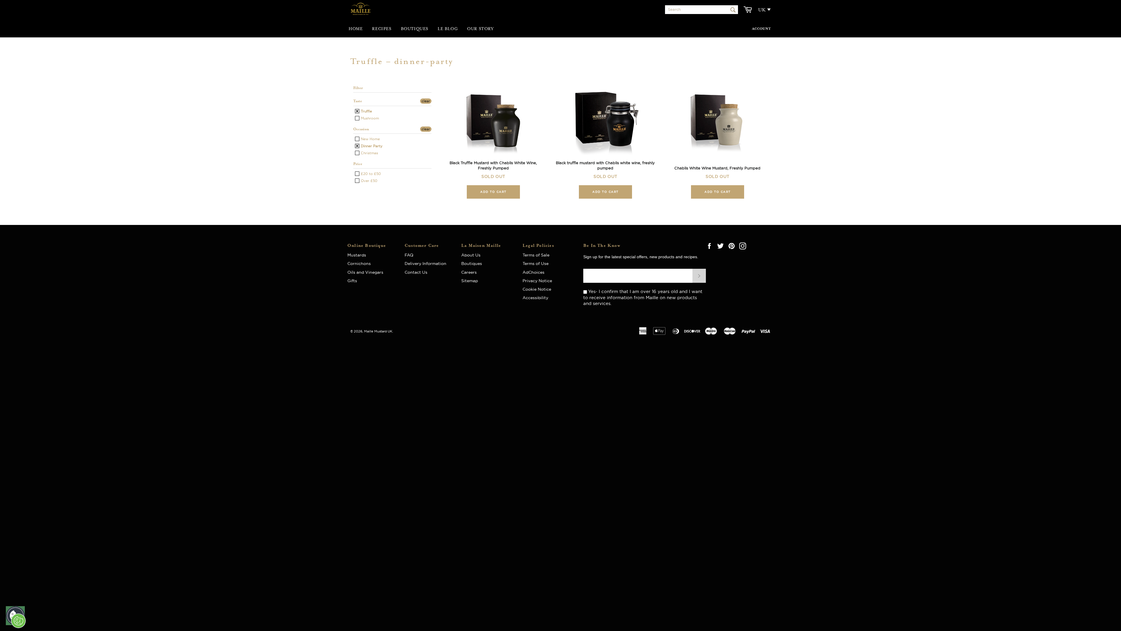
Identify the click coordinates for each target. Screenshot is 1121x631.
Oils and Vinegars (365, 272)
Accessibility (535, 297)
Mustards (356, 255)
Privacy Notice (537, 280)
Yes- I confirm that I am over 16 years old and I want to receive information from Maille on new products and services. (642, 297)
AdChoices (533, 272)
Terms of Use (536, 263)
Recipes (381, 28)
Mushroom (369, 118)
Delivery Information (425, 263)
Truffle (366, 111)
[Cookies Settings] (18, 620)
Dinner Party (371, 146)
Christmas (369, 153)
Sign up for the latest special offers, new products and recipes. (640, 256)
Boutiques (414, 28)
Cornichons (359, 263)
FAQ (411, 255)
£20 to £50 (370, 173)
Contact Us (416, 272)
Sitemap (469, 280)
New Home (370, 139)
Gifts (352, 280)
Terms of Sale (536, 255)
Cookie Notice (537, 289)
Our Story (480, 28)
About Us (473, 255)
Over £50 (368, 180)
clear (426, 101)
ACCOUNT (761, 29)
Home (356, 28)
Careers (469, 272)
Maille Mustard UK (378, 331)
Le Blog (448, 28)
